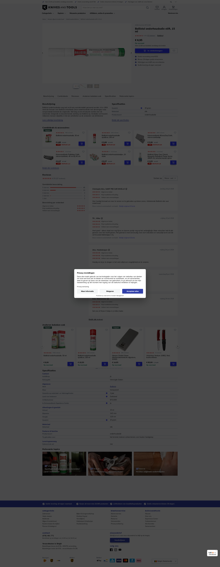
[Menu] (216, 551)
